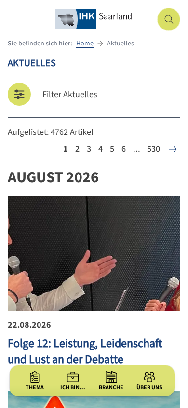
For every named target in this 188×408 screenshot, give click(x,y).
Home (85, 43)
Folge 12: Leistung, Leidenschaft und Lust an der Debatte (85, 351)
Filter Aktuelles (69, 94)
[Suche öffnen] (168, 19)
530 (153, 149)
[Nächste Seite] (172, 149)
